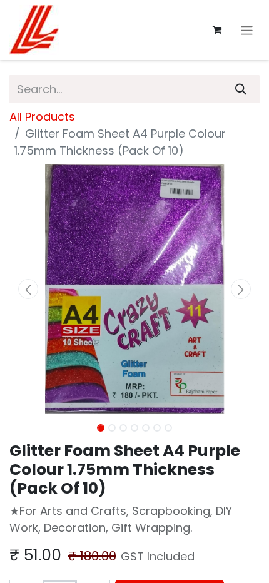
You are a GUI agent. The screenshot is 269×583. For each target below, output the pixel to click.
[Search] (241, 89)
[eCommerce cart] (217, 30)
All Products (42, 116)
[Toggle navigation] (247, 30)
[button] (28, 289)
